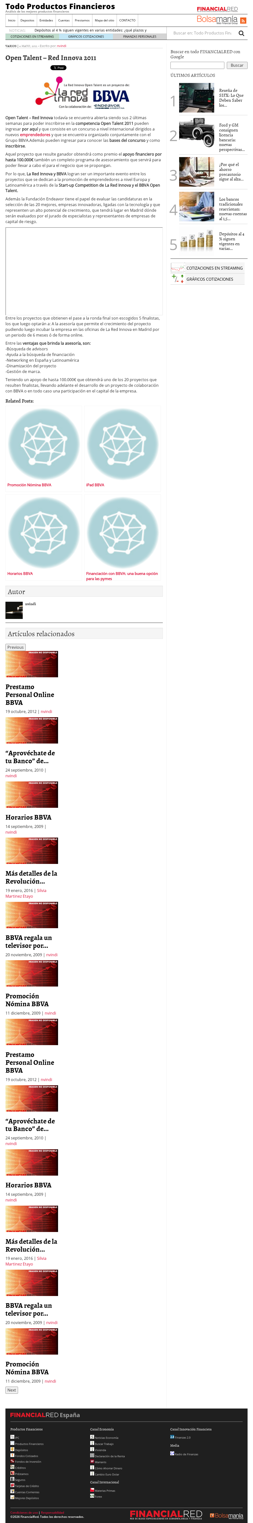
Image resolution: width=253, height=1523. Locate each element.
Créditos (20, 1468)
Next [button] (11, 1390)
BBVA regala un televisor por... (28, 941)
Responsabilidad (52, 1512)
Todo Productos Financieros (60, 6)
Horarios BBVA (28, 816)
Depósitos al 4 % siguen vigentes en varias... (231, 241)
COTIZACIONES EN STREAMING (32, 36)
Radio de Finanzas (186, 1454)
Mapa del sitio (104, 20)
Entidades (46, 20)
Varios (11, 45)
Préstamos (21, 1474)
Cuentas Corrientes (26, 1492)
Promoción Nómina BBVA (27, 999)
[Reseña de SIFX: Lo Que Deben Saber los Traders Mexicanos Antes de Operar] (196, 98)
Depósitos (21, 1450)
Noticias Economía (106, 1438)
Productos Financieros (28, 1444)
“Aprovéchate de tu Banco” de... (30, 756)
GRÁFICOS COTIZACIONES (86, 36)
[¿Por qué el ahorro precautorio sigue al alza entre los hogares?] (196, 172)
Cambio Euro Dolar (106, 1474)
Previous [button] (15, 647)
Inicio (11, 20)
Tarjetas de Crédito (26, 1486)
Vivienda (100, 1450)
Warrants (100, 1462)
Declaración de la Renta (109, 1456)
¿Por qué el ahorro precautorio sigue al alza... (231, 171)
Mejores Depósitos (26, 1498)
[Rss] (243, 21)
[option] (31, 683)
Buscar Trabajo (104, 1444)
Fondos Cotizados (26, 1456)
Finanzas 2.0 (182, 1437)
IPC (16, 1438)
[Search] (241, 33)
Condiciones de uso (24, 1512)
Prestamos (82, 20)
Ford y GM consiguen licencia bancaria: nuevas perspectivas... (232, 137)
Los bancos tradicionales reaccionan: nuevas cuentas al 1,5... (233, 209)
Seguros (19, 1480)
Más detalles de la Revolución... (31, 877)
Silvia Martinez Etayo (25, 893)
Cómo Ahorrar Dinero (108, 1468)
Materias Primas (104, 1490)
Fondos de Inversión (27, 1461)
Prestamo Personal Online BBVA (29, 694)
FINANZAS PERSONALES (139, 36)
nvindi (61, 46)
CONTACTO (127, 20)
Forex (98, 1496)
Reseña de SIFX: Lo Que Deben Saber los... (231, 97)
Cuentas (64, 20)
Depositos (27, 20)
